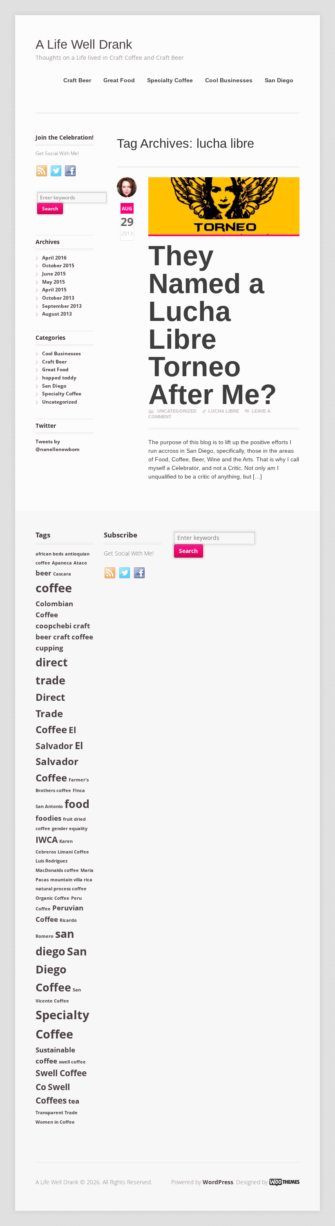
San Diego (279, 80)
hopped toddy (59, 377)
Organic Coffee (52, 898)
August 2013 (57, 313)
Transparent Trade (57, 1112)
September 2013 (62, 306)
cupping (49, 648)
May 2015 (53, 281)
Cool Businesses (228, 80)
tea (73, 1101)
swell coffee (72, 1062)
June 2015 (54, 273)
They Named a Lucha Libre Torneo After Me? (212, 325)
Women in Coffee (55, 1122)
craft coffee (73, 636)
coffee (54, 588)
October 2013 (58, 297)
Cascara (62, 574)
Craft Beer (77, 80)
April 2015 (54, 289)
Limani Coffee (73, 852)
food (77, 803)
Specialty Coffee (170, 80)
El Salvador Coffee (59, 761)
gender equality (69, 828)
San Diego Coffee (61, 969)
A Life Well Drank (84, 44)
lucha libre (223, 411)
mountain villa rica (71, 880)
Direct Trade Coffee (51, 713)
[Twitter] (56, 171)
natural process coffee (61, 889)
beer (43, 573)
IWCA (47, 839)
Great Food (119, 80)
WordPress (218, 1182)
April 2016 (54, 257)
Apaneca (62, 563)
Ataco (80, 563)
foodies (48, 818)
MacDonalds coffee (57, 870)
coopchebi (53, 625)
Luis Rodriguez (51, 861)
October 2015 (58, 265)
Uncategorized (177, 411)
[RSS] (42, 171)
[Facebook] (70, 171)
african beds (49, 554)
